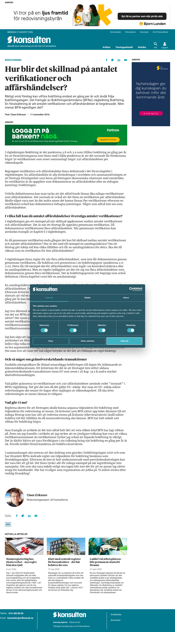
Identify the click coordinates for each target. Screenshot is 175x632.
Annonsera (144, 32)
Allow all (124, 341)
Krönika (142, 47)
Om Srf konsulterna (160, 32)
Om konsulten (115, 32)
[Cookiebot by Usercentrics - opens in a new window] (131, 289)
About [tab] (126, 298)
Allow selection (87, 341)
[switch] (73, 330)
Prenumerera (130, 32)
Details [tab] (87, 298)
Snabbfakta (116, 614)
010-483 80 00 (16, 613)
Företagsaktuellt (124, 47)
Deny (50, 341)
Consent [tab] (49, 298)
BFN (8, 524)
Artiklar (107, 47)
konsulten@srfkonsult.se (20, 618)
